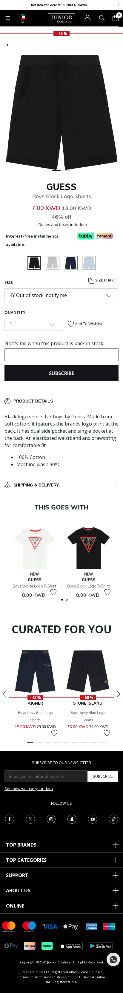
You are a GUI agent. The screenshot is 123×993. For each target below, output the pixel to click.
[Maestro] (29, 926)
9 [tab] (102, 745)
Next (118, 693)
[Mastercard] (9, 926)
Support (17, 875)
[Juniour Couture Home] (61, 17)
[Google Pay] (11, 945)
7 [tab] (84, 745)
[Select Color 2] (55, 264)
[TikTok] (113, 818)
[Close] (119, 4)
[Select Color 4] (89, 264)
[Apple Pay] (70, 926)
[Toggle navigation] (7, 18)
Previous (4, 693)
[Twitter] (30, 818)
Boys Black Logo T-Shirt (88, 586)
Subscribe (103, 776)
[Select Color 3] (73, 264)
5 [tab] (66, 745)
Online (15, 905)
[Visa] (49, 926)
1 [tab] (30, 745)
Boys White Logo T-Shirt (34, 586)
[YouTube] (92, 818)
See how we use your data (28, 788)
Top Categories (26, 860)
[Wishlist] (53, 592)
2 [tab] (39, 745)
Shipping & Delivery (36, 485)
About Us (18, 890)
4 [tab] (57, 745)
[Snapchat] (71, 818)
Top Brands (21, 844)
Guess (61, 186)
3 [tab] (48, 745)
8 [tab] (93, 745)
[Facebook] (9, 818)
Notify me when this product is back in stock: (54, 343)
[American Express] (92, 926)
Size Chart (105, 280)
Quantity (14, 312)
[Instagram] (51, 818)
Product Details (33, 401)
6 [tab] (75, 745)
